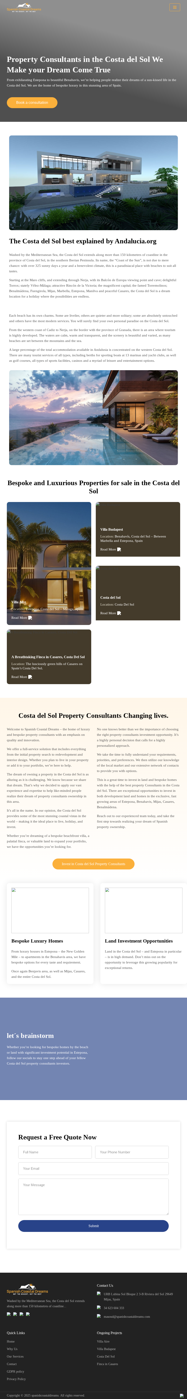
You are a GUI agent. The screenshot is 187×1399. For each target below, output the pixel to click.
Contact (12, 1364)
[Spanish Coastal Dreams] (25, 7)
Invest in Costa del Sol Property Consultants (93, 864)
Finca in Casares (107, 1364)
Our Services (15, 1356)
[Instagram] (15, 1314)
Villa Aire (103, 1341)
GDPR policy (15, 1371)
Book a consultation (32, 102)
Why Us (12, 1349)
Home (11, 1341)
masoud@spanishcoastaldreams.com (127, 1316)
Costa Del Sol (106, 1356)
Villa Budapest (106, 1349)
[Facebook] (9, 1314)
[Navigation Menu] (174, 7)
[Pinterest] (22, 1314)
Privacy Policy (16, 1379)
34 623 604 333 (114, 1308)
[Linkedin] (28, 1314)
